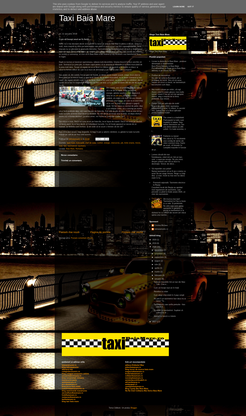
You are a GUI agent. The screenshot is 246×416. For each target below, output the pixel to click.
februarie (158, 275)
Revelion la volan (161, 291)
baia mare (71, 143)
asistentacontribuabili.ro (136, 380)
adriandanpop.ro (132, 382)
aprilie (157, 268)
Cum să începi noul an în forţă (166, 288)
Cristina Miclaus (161, 225)
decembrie (159, 250)
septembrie (159, 257)
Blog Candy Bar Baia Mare (136, 389)
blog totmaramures (70, 367)
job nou (119, 96)
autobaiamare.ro (69, 382)
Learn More (179, 7)
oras (60, 146)
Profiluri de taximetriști (161, 75)
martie (157, 272)
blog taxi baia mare (70, 401)
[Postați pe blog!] (99, 139)
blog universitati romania (73, 378)
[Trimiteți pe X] (102, 139)
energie (107, 143)
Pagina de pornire (100, 232)
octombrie (159, 254)
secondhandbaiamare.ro (72, 393)
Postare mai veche (132, 232)
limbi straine (129, 143)
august (158, 261)
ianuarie (158, 279)
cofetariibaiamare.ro (134, 376)
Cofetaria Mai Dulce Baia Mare (149, 391)
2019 (154, 243)
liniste (137, 143)
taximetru (82, 146)
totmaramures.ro (161, 229)
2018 (154, 247)
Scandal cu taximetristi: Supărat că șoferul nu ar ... (168, 311)
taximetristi (72, 146)
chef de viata (90, 143)
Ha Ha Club (130, 391)
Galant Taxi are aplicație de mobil (165, 103)
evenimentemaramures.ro (73, 389)
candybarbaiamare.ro (134, 386)
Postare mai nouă (69, 232)
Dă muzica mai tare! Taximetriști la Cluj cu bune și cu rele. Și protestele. (174, 201)
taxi (65, 146)
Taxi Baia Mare (87, 18)
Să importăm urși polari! (161, 169)
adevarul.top (67, 369)
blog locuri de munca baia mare (139, 369)
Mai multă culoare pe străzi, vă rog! (166, 89)
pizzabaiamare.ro (69, 384)
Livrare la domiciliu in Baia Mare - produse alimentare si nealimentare (169, 62)
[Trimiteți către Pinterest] (107, 139)
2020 (154, 240)
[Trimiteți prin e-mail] (96, 139)
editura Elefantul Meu (134, 365)
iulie (156, 264)
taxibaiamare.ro (68, 399)
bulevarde (80, 143)
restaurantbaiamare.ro (71, 397)
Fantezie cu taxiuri (171, 136)
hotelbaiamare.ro (69, 395)
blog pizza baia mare (71, 386)
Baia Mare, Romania (74, 149)
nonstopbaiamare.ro (134, 378)
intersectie (115, 143)
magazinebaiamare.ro (134, 371)
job (122, 143)
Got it (190, 7)
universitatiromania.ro (71, 376)
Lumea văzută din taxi (161, 154)
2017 (154, 322)
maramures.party (69, 380)
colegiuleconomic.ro (71, 371)
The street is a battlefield (173, 117)
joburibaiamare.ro (133, 367)
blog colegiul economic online (75, 374)
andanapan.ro (131, 384)
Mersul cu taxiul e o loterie (165, 316)
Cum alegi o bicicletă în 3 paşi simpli (169, 295)
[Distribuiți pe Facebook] (104, 139)
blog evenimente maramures (74, 391)
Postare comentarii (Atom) (82, 238)
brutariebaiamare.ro (134, 374)
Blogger (134, 408)
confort (100, 143)
